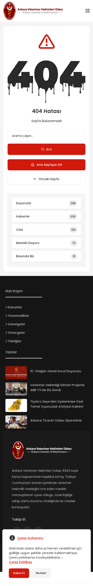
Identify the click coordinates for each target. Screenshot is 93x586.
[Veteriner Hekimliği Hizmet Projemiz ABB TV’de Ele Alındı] (16, 388)
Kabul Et (19, 573)
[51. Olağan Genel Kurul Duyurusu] (16, 372)
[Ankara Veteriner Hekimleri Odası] (37, 11)
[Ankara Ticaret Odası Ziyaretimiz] (16, 421)
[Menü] (87, 11)
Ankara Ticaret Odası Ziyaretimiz (56, 420)
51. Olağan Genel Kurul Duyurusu (55, 371)
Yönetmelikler (18, 316)
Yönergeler (16, 332)
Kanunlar (15, 307)
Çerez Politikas (20, 562)
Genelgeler (16, 324)
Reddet (41, 573)
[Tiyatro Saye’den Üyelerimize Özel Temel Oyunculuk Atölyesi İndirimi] (16, 405)
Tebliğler (14, 341)
